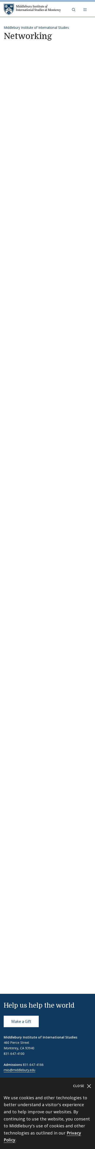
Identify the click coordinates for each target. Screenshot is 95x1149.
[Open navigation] (85, 9)
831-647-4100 (14, 1053)
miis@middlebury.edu (19, 1070)
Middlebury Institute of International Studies (36, 27)
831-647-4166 (33, 1064)
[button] (74, 9)
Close (79, 1086)
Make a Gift (21, 1021)
